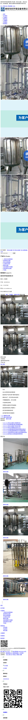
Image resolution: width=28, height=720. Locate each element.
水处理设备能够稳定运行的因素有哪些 (14, 430)
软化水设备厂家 (10, 250)
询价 (2, 364)
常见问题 (5, 630)
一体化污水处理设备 (8, 259)
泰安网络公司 (9, 653)
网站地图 (10, 6)
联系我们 (5, 23)
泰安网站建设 (16, 653)
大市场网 (21, 653)
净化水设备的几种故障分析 (11, 422)
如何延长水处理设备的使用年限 (13, 433)
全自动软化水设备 (7, 268)
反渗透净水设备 (6, 260)
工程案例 (5, 20)
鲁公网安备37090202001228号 (19, 651)
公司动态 (5, 627)
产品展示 (5, 17)
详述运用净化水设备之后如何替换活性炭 (15, 432)
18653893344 (6, 678)
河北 (7, 654)
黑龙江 (14, 654)
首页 (4, 14)
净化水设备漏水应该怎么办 (11, 427)
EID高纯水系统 (6, 263)
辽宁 (12, 654)
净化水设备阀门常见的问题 (11, 426)
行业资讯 (5, 628)
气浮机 (4, 270)
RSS (1, 6)
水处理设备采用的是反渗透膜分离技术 (14, 429)
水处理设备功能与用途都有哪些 (13, 424)
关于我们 (5, 15)
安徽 (21, 654)
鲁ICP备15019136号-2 (5, 651)
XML (14, 6)
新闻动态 (5, 18)
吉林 (9, 654)
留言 (4, 364)
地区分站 (5, 6)
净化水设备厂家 (18, 250)
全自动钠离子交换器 (8, 266)
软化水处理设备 (6, 262)
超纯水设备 (5, 265)
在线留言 (5, 22)
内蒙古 (18, 654)
